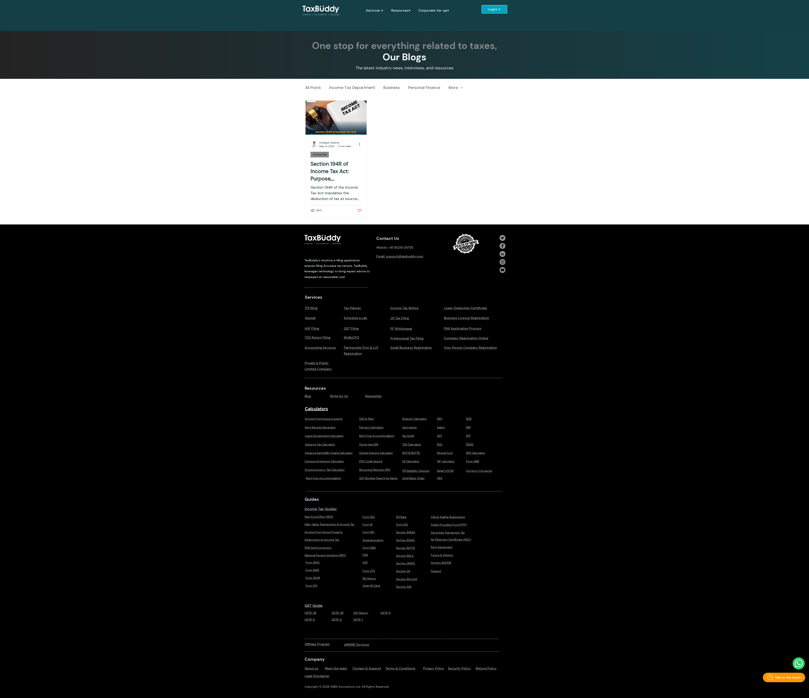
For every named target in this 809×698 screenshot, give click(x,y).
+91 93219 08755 (400, 248)
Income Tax (319, 154)
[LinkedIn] (502, 254)
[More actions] (360, 144)
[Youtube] (502, 270)
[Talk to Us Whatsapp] (799, 663)
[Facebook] (502, 246)
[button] (374, 10)
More (453, 87)
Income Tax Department (352, 87)
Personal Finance (424, 87)
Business (391, 87)
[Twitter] (502, 238)
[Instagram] (502, 262)
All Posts (313, 87)
